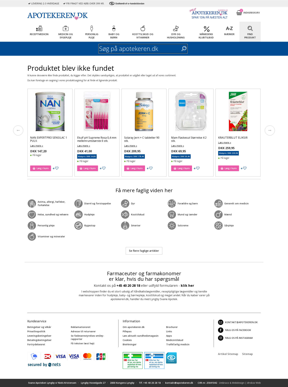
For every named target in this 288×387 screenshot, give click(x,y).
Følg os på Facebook (238, 330)
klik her (187, 285)
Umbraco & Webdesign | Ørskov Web (240, 382)
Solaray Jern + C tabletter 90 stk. (141, 139)
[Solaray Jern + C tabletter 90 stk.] (144, 112)
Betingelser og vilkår (39, 327)
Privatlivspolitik (36, 331)
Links (169, 331)
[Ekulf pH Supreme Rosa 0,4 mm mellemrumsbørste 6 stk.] (97, 112)
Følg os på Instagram (239, 337)
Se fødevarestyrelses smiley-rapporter (87, 337)
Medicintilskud (174, 340)
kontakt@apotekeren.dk (241, 322)
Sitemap (247, 354)
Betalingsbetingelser (39, 340)
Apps (169, 335)
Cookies (127, 340)
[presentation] (18, 130)
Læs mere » (36, 145)
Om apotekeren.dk (133, 327)
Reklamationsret (80, 327)
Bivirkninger (129, 344)
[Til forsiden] (72, 16)
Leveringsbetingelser (39, 335)
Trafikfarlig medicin (178, 344)
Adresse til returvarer (83, 331)
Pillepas (127, 331)
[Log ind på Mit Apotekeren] (208, 13)
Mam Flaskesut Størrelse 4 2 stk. (188, 139)
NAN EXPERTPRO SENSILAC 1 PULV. (48, 139)
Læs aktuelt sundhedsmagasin (140, 335)
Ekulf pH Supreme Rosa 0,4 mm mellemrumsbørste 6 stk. (96, 139)
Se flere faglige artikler (144, 251)
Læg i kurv (42, 168)
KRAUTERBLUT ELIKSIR (233, 137)
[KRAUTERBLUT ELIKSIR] (238, 112)
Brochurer (172, 327)
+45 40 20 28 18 (128, 285)
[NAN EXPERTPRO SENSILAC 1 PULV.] (50, 112)
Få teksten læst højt (82, 343)
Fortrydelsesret (36, 344)
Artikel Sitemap (228, 354)
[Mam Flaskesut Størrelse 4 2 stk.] (191, 112)
